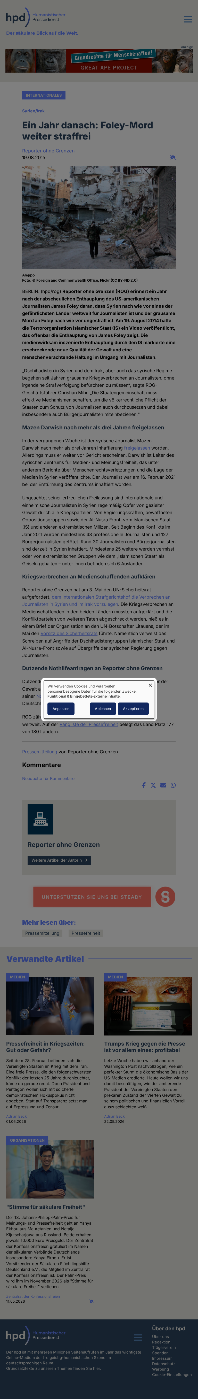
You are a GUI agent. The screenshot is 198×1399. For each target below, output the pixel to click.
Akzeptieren (133, 708)
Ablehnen (103, 708)
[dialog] (99, 699)
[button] (188, 22)
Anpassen (61, 708)
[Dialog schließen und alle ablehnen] (150, 684)
